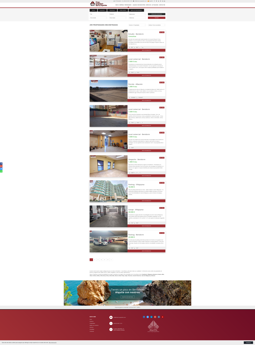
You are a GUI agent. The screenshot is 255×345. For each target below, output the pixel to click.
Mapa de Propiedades (136, 10)
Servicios (148, 5)
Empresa (121, 5)
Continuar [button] (248, 342)
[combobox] (98, 14)
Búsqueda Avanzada (156, 14)
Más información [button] (53, 342)
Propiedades (128, 5)
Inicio (117, 5)
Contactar (162, 5)
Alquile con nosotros (139, 5)
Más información (146, 50)
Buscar (156, 17)
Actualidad (155, 5)
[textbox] (98, 14)
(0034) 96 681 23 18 (127, 1)
